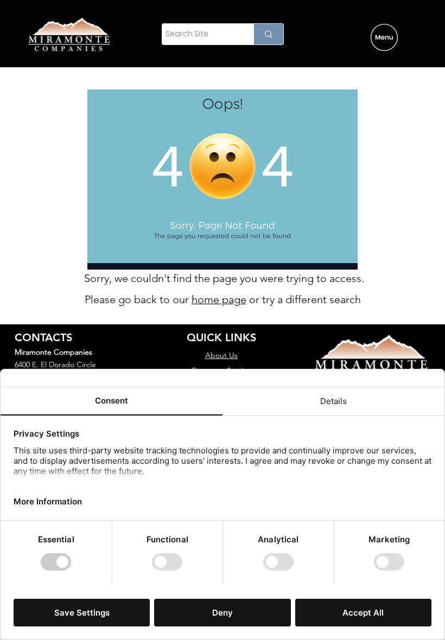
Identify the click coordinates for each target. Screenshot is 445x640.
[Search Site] (268, 34)
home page (219, 299)
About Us (221, 355)
